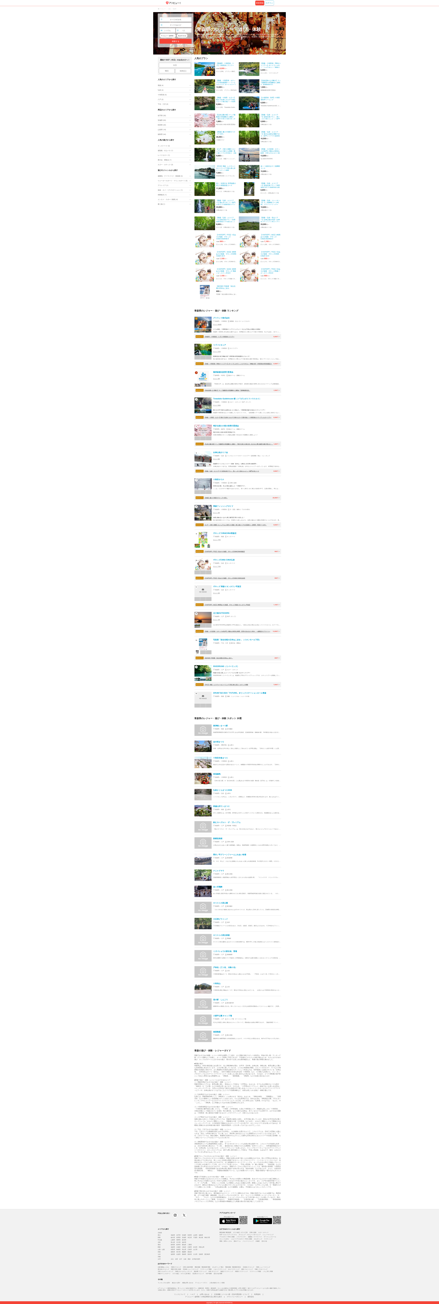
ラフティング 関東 (206, 1269)
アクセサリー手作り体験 (227, 1237)
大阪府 (184, 1247)
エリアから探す (163, 1229)
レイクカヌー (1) (164, 155)
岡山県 (184, 1249)
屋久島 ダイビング (163, 1269)
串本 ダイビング (213, 1271)
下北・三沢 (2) (163, 104)
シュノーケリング (268, 1234)
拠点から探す (176, 1283)
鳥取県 (173, 1249)
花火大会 (264, 1241)
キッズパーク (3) (164, 146)
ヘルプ (192, 1294)
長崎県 (184, 1254)
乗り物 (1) (161, 204)
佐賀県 (178, 1254)
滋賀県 (173, 1247)
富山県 (173, 1242)
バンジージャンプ (248, 1241)
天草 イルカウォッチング (165, 1271)
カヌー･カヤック (263, 1232)
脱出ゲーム (237, 1241)
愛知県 (184, 1244)
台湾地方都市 (196, 1259)
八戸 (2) (160, 99)
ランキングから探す (164, 1283)
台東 (176, 1259)
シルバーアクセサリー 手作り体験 (241, 1239)
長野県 (178, 1240)
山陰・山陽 (161, 1249)
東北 (159, 1235)
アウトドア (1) (163, 185)
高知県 (190, 1252)
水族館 (258, 1241)
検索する (175, 41)
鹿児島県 (207, 1254)
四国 (159, 1252)
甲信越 (160, 1240)
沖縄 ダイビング (176, 1267)
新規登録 (259, 3)
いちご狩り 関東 (268, 1271)
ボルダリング (258, 1239)
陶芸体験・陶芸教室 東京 (233, 1267)
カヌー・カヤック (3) (165, 164)
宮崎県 (201, 1254)
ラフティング (268, 1239)
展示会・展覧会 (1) (164, 160)
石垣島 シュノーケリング (190, 1269)
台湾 (159, 1259)
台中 (180, 1259)
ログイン (269, 3)
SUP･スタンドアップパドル (228, 1234)
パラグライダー (241, 1237)
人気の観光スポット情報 (217, 1283)
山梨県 (173, 1240)
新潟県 (184, 1240)
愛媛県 (184, 1252)
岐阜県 (178, 1244)
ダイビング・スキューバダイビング (250, 1234)
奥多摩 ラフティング (200, 1271)
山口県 (195, 1249)
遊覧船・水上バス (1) (165, 150)
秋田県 (190, 1235)
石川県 (178, 1242)
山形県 (195, 1235)
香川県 (178, 1252)
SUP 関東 (209, 1273)
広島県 (190, 1249)
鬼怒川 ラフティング (226, 1271)
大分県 (195, 1254)
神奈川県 (207, 1237)
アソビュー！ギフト (201, 1283)
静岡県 (173, 1244)
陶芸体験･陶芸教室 (225, 1232)
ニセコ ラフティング (220, 1269)
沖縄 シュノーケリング (263, 1267)
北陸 (159, 1242)
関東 (159, 1237)
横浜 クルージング (247, 1269)
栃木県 (173, 1237)
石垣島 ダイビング (248, 1267)
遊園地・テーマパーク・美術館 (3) (170, 176)
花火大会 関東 (218, 1273)
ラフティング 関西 (255, 1271)
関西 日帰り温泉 (176, 1269)
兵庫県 (190, 1247)
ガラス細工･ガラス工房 (240, 1232)
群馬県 (178, 1237)
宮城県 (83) (162, 120)
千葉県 (195, 1237)
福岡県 (173, 1254)
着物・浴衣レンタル (226, 1241)
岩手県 (178, 1235)
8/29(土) (183, 70)
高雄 (189, 1259)
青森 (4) (160, 85)
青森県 (173, 1235)
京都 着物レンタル (163, 1267)
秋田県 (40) (162, 125)
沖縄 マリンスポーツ (164, 1273)
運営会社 (251, 1296)
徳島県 (173, 1252)
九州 (159, 1254)
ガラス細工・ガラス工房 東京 (181, 1273)
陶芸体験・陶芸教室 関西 (202, 1267)
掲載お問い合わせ (187, 1283)
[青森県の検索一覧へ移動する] (219, 33)
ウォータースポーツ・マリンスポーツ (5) (172, 180)
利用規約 (257, 1294)
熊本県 (190, 1254)
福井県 (184, 1242)
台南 (184, 1259)
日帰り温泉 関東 (188, 1267)
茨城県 (184, 1237)
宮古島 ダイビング (198, 1273)
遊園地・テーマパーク (255, 1237)
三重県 (190, 1244)
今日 (175, 65)
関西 (159, 1247)
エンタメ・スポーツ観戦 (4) (168, 199)
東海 (159, 1244)
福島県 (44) (162, 134)
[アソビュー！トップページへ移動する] (173, 3)
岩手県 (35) (162, 115)
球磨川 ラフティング (241, 1271)
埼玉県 (190, 1237)
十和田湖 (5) (162, 94)
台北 (172, 1259)
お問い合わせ (204, 1294)
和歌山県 (201, 1247)
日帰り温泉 (252, 1232)
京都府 (178, 1247)
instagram (175, 1215)
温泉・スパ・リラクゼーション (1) (170, 190)
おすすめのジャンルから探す (230, 1229)
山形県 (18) (162, 129)
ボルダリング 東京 (218, 1267)
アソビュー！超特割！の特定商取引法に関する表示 (203, 1296)
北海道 (160, 1232)
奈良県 (195, 1247)
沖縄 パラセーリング (261, 1269)
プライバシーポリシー (235, 1296)
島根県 (178, 1249)
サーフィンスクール (270, 1237)
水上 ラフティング (234, 1269)
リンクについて (179, 1294)
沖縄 (159, 1256)
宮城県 (184, 1235)
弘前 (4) (160, 90)
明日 (167, 70)
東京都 (201, 1237)
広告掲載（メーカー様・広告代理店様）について (231, 1294)
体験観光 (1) (162, 194)
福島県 (201, 1235)
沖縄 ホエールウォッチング (183, 1271)
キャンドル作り (224, 1239)
